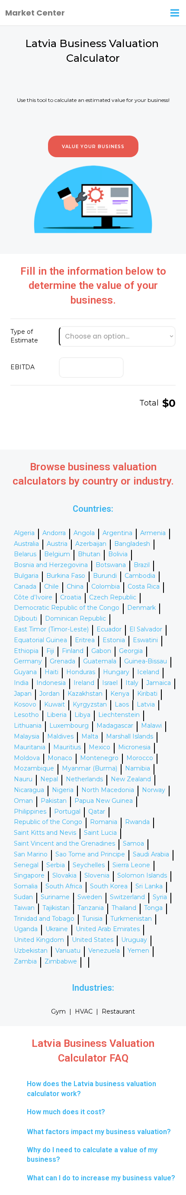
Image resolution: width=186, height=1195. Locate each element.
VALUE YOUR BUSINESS (93, 146)
